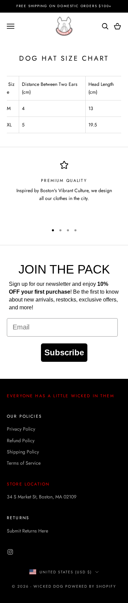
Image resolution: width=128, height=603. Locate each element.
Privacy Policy (21, 429)
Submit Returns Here (27, 530)
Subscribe (64, 352)
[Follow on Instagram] (10, 551)
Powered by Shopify (90, 586)
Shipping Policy (23, 451)
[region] (64, 189)
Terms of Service (24, 463)
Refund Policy (20, 440)
